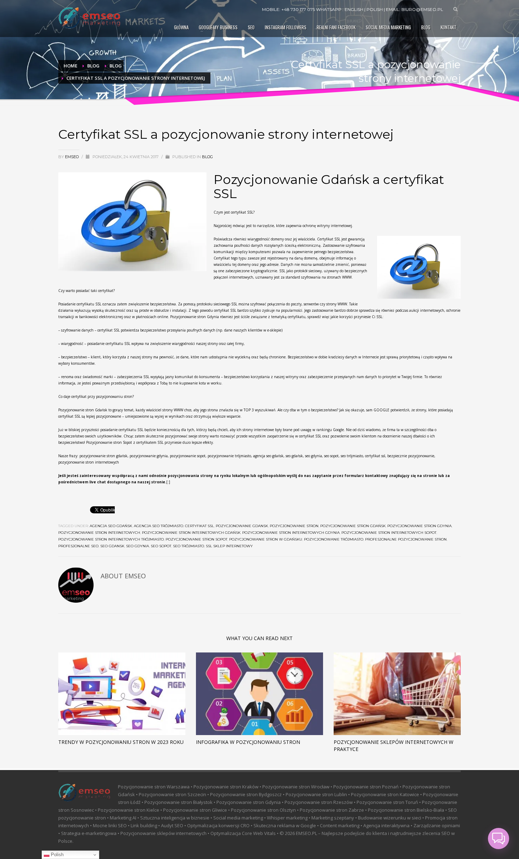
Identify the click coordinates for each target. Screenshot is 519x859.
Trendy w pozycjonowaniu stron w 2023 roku (121, 742)
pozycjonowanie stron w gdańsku (265, 539)
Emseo (72, 156)
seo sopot (161, 546)
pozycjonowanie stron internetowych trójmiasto (111, 539)
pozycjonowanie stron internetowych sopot (388, 532)
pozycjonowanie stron (294, 526)
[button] (498, 838)
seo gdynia (137, 546)
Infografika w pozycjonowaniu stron (248, 742)
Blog (207, 156)
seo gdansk (112, 546)
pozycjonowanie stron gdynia (419, 526)
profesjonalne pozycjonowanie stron (406, 539)
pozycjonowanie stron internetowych (99, 532)
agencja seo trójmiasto (158, 526)
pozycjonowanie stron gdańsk (353, 526)
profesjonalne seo (78, 546)
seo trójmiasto (188, 546)
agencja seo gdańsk (111, 526)
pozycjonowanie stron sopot (196, 539)
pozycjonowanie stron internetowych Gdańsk (191, 532)
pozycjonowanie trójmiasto (333, 539)
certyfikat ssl (199, 526)
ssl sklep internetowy (229, 546)
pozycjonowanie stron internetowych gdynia (291, 532)
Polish (56, 854)
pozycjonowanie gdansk (242, 526)
